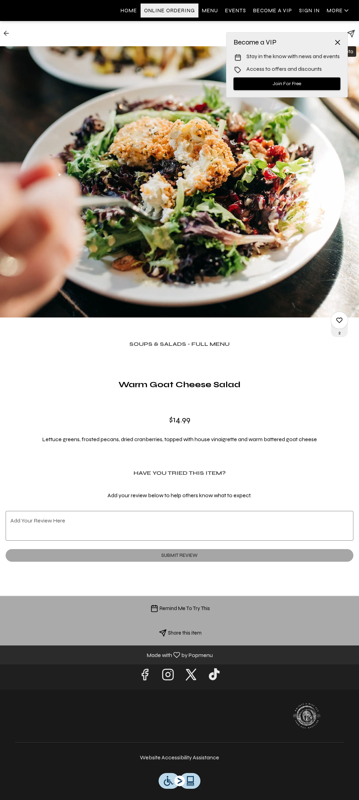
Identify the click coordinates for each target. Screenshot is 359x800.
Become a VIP (272, 10)
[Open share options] (351, 34)
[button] (338, 11)
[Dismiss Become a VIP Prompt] (337, 42)
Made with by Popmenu (109, 654)
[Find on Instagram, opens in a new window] (168, 677)
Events (235, 10)
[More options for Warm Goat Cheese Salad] (339, 320)
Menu (210, 10)
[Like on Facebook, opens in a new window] (144, 677)
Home (129, 10)
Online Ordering (169, 10)
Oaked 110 (306, 716)
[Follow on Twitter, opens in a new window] (191, 677)
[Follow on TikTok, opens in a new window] (214, 677)
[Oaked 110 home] (37, 10)
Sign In (309, 10)
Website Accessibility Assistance (179, 757)
